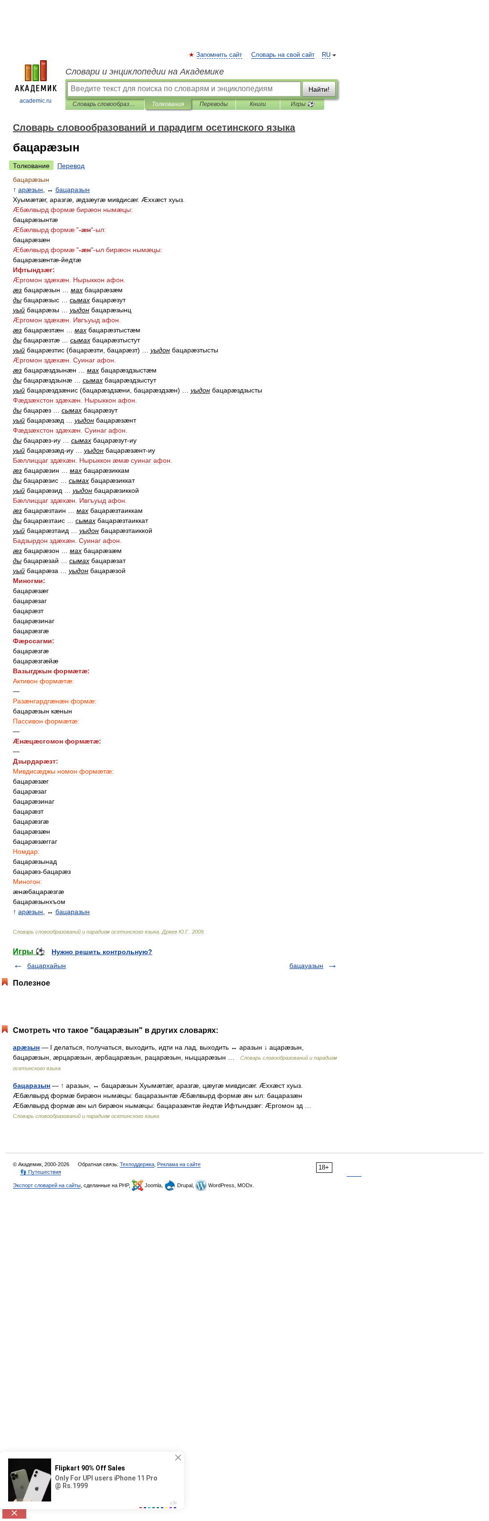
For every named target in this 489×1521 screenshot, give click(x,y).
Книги (258, 104)
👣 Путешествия (40, 1172)
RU (326, 55)
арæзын (26, 1047)
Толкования (168, 104)
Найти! (319, 89)
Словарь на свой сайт (283, 55)
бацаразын (31, 1085)
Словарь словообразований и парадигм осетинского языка (105, 104)
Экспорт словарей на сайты (47, 1185)
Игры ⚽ (302, 104)
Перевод (71, 166)
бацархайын (46, 965)
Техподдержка (137, 1164)
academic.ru (36, 100)
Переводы (214, 104)
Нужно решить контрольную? (102, 952)
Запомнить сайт (219, 55)
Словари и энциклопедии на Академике (144, 71)
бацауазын (306, 965)
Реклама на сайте (179, 1164)
